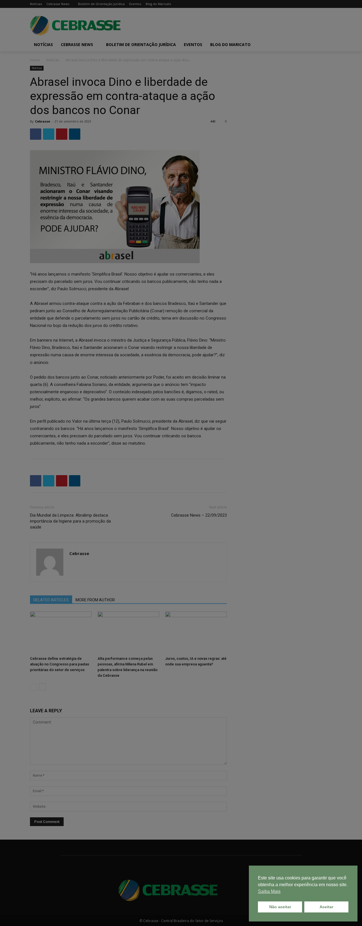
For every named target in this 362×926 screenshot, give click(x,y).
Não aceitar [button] (280, 907)
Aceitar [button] (326, 907)
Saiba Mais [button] (269, 891)
